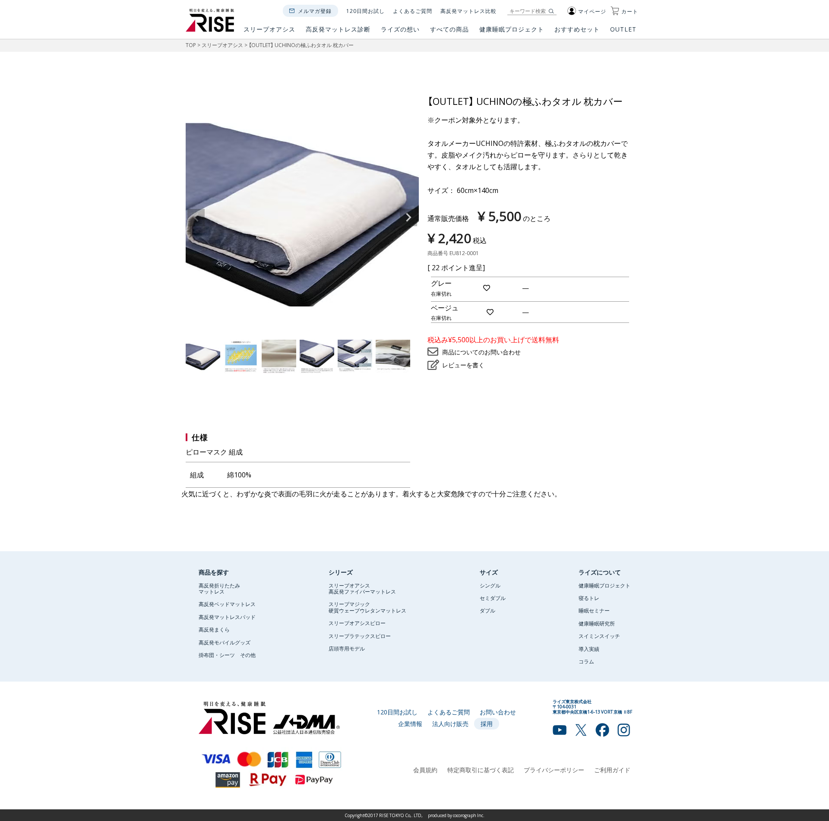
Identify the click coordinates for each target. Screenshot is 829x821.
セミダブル (493, 598)
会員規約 (425, 769)
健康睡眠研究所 (597, 623)
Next (408, 217)
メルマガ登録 (315, 11)
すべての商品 (449, 29)
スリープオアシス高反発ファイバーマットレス (362, 588)
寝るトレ (589, 598)
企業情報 (410, 723)
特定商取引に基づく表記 (480, 769)
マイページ (592, 11)
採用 (487, 723)
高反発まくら (214, 629)
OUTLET (624, 29)
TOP (191, 45)
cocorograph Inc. (468, 815)
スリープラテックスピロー (360, 636)
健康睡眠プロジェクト (511, 29)
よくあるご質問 (412, 11)
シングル (490, 585)
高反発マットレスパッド (227, 617)
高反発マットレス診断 (338, 29)
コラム (586, 661)
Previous (196, 217)
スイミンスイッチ (599, 636)
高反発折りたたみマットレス (219, 588)
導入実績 (589, 649)
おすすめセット (577, 29)
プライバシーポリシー (554, 769)
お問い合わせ (498, 711)
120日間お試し (365, 11)
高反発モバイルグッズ (224, 642)
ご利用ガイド (612, 769)
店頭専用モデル (347, 648)
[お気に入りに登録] (486, 287)
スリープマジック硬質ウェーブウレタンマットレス (367, 607)
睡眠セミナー (594, 610)
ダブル (487, 610)
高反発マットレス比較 (468, 11)
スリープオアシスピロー (357, 623)
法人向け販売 (450, 723)
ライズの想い (400, 29)
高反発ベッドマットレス (227, 604)
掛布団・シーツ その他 (227, 655)
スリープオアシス (269, 29)
